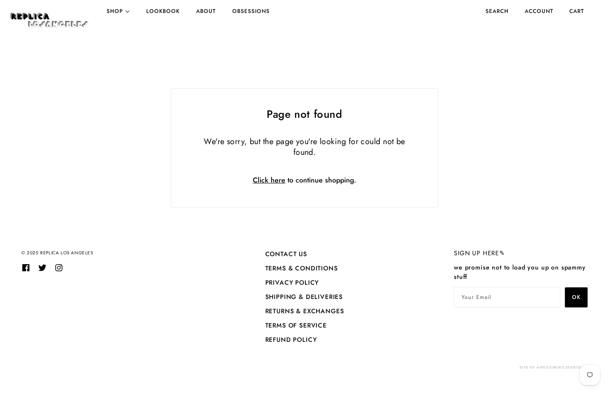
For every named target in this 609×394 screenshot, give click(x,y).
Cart (576, 11)
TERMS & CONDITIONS (301, 268)
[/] (49, 20)
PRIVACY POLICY (292, 282)
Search (497, 11)
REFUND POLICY (291, 339)
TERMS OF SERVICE (296, 325)
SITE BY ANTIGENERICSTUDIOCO (553, 367)
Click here (269, 180)
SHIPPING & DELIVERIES (304, 296)
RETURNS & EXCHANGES (304, 311)
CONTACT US (286, 253)
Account (539, 11)
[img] (26, 267)
